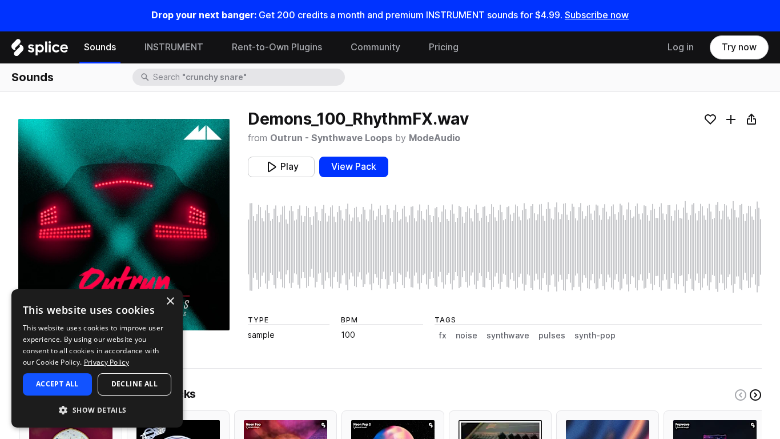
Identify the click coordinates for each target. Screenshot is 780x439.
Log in (681, 47)
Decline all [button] (134, 384)
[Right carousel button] (755, 395)
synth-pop (595, 335)
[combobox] (248, 77)
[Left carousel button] (740, 395)
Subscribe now (597, 15)
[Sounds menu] (124, 47)
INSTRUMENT (173, 47)
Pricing (444, 47)
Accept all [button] (57, 384)
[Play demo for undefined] (123, 224)
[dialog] (97, 358)
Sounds (100, 47)
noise (466, 335)
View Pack (353, 166)
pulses (551, 335)
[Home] (39, 50)
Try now (739, 47)
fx (443, 335)
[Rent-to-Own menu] (331, 47)
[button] (97, 409)
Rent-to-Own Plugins (277, 47)
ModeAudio (434, 138)
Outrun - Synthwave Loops (331, 138)
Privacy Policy (106, 362)
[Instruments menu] (212, 47)
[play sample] (505, 246)
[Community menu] (409, 47)
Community (375, 47)
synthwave (508, 335)
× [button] (170, 301)
